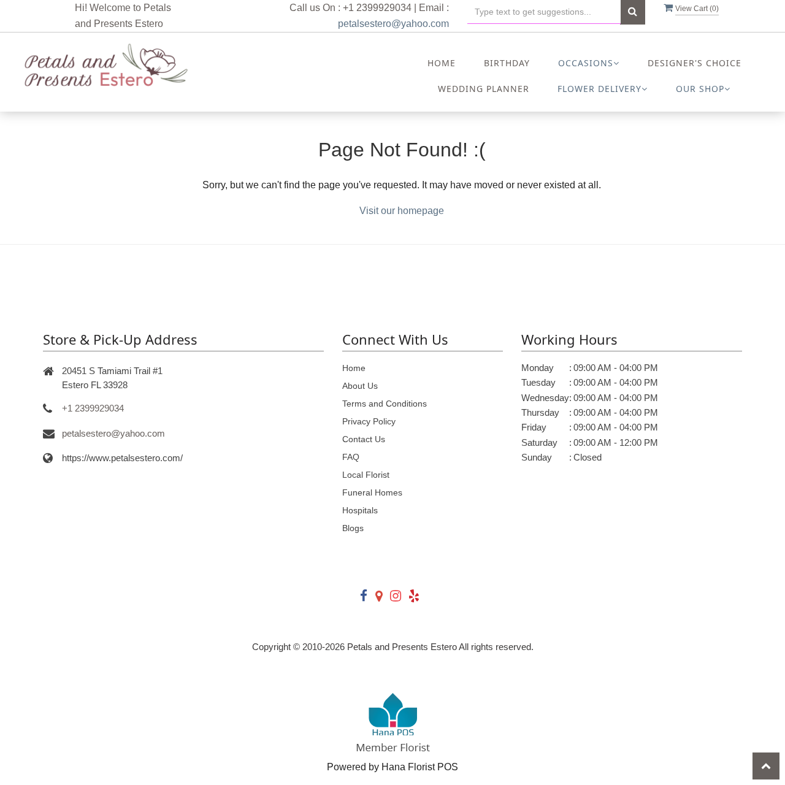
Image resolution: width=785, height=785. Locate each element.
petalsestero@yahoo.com (393, 23)
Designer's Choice (694, 63)
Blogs (353, 528)
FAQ (350, 457)
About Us (360, 386)
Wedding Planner (483, 88)
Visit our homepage (401, 210)
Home (441, 63)
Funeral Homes (372, 492)
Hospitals (360, 510)
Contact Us (363, 439)
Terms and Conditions (384, 403)
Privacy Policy (369, 421)
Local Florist (365, 475)
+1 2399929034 (93, 408)
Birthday (507, 63)
